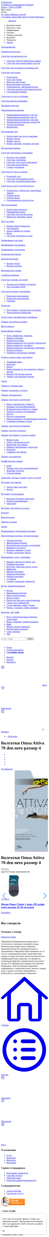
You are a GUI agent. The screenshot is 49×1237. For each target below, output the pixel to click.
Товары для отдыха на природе (15, 426)
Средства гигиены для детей (14, 280)
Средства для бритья (16, 160)
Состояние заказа (9, 17)
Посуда (10, 414)
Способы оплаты (14, 1175)
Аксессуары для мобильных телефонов (19, 317)
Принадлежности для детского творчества (26, 343)
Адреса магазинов (15, 650)
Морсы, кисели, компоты (18, 626)
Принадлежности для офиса (20, 345)
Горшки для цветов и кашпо (14, 322)
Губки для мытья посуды (18, 442)
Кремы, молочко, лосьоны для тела (23, 143)
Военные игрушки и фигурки (20, 498)
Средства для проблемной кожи (21, 181)
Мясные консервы (15, 571)
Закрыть (30, 5)
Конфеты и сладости (16, 548)
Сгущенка (11, 579)
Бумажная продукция (11, 254)
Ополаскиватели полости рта (20, 200)
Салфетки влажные (10, 275)
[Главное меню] (4, 643)
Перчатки (11, 449)
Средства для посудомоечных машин (24, 61)
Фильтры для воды (15, 471)
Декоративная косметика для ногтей (23, 122)
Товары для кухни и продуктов (15, 399)
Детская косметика (15, 124)
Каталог (10, 657)
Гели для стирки (14, 79)
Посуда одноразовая (16, 416)
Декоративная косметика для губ (22, 117)
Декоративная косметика (12, 110)
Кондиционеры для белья (18, 84)
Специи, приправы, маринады (21, 581)
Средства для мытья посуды (14, 56)
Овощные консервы (16, 574)
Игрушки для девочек (11, 482)
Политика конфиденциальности (21, 1180)
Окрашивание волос (16, 212)
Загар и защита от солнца (18, 231)
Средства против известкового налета (24, 89)
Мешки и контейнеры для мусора (22, 447)
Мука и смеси (13, 598)
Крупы (10, 590)
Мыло (9, 233)
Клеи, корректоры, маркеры (19, 335)
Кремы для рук (13, 141)
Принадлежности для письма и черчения (26, 348)
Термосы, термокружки (12, 386)
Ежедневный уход (9, 131)
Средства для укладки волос (20, 214)
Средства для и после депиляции (22, 162)
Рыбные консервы (15, 576)
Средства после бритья (17, 165)
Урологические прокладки (19, 312)
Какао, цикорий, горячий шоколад (22, 622)
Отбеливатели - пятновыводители (22, 87)
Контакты (39, 17)
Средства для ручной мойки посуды (23, 63)
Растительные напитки (17, 629)
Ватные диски (13, 263)
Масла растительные (16, 595)
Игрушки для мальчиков (12, 494)
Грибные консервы (15, 564)
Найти (30, 639)
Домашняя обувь (14, 362)
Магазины (22, 17)
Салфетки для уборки (17, 452)
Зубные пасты (13, 195)
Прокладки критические (18, 298)
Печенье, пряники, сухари (19, 550)
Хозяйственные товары (12, 461)
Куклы (10, 489)
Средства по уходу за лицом (14, 172)
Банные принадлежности (18, 226)
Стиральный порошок (17, 92)
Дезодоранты (13, 228)
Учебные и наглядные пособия (21, 353)
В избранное (7, 769)
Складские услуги (15, 1193)
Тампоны (11, 301)
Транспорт (11, 503)
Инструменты (7, 326)
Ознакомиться (19, 5)
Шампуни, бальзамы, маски (19, 217)
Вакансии (11, 1158)
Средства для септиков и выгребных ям (19, 68)
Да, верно (5, 14)
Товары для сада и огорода (13, 430)
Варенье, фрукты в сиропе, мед (21, 562)
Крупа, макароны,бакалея (13, 586)
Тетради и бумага (15, 350)
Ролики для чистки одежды (19, 374)
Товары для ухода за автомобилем (22, 468)
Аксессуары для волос (17, 209)
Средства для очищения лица (20, 179)
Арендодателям (14, 1191)
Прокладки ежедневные (18, 296)
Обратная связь (14, 1178)
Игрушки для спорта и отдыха (15, 508)
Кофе (9, 624)
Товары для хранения (11, 456)
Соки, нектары (13, 631)
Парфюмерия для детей (12, 240)
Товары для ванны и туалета (14, 390)
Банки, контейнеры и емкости (20, 404)
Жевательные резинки (17, 543)
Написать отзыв (8, 937)
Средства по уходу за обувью (14, 96)
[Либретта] (24, 2)
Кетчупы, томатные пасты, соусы (22, 567)
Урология (5, 305)
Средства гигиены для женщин (15, 291)
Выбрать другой (18, 14)
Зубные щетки (13, 198)
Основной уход (14, 176)
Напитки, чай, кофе (10, 612)
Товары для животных (11, 395)
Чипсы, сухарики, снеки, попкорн (22, 607)
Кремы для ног (13, 139)
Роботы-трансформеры (17, 501)
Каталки (5, 513)
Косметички (12, 127)
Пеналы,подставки (15, 340)
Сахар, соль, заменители (18, 603)
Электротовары (14, 473)
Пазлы (4, 526)
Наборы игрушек (9, 522)
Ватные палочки (14, 266)
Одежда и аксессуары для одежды (17, 357)
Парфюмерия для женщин (13, 245)
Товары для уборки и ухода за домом (18, 435)
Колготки (11, 364)
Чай (8, 634)
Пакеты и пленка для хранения (21, 411)
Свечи (4, 381)
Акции (10, 655)
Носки (10, 367)
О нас (9, 1155)
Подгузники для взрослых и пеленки (24, 310)
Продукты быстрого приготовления (23, 600)
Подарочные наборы (10, 148)
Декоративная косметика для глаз (22, 115)
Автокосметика (8, 47)
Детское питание (14, 540)
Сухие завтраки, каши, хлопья (21, 605)
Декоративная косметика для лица (22, 120)
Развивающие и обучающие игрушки (18, 531)
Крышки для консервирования (21, 407)
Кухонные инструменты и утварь (22, 409)
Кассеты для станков (16, 157)
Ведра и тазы (13, 440)
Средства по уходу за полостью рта (17, 186)
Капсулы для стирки (16, 82)
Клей (9, 466)
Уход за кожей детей (16, 287)
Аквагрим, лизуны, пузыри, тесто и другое (21, 478)
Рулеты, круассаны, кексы (19, 552)
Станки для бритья (15, 167)
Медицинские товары (11, 270)
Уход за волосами (9, 205)
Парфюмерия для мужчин (13, 249)
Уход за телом (7, 221)
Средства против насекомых (14, 101)
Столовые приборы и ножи (19, 421)
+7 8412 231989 (14, 7)
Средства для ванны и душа (19, 236)
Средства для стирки (10, 72)
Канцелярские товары (11, 331)
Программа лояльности (17, 1173)
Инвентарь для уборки (17, 444)
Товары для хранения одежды (20, 376)
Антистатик (12, 77)
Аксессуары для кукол (17, 487)
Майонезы (11, 569)
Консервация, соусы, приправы (15, 557)
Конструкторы (8, 517)
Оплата (31, 17)
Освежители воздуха (10, 51)
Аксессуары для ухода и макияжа (22, 136)
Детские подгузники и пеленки (21, 284)
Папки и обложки (15, 338)
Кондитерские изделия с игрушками (23, 545)
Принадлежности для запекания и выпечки (27, 419)
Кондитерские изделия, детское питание (20, 536)
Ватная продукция (9, 259)
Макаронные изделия (16, 593)
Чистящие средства (10, 105)
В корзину (6, 912)
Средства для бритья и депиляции (17, 153)
